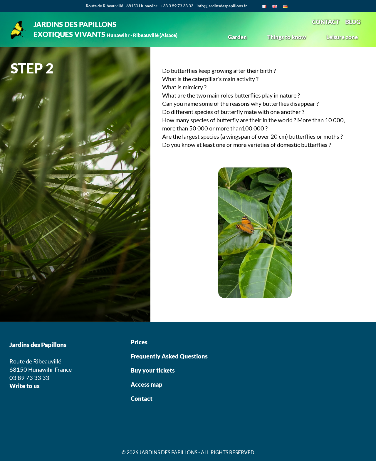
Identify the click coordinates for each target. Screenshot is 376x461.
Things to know (286, 36)
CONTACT (325, 21)
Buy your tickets (153, 370)
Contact (141, 398)
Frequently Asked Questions (169, 356)
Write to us (24, 385)
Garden (237, 36)
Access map (146, 384)
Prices (139, 342)
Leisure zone (342, 36)
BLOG (352, 21)
